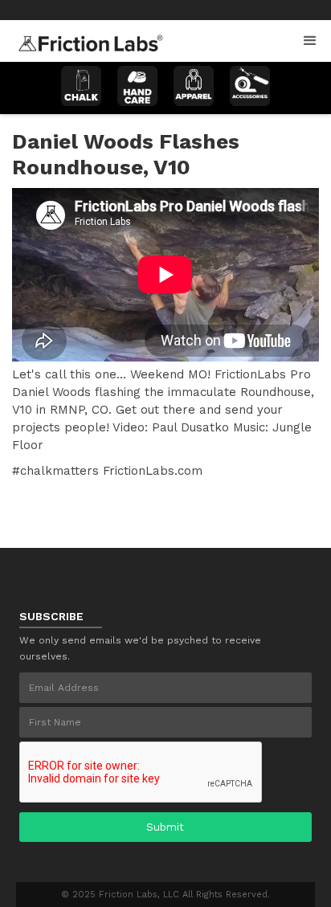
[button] (310, 41)
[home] (86, 38)
